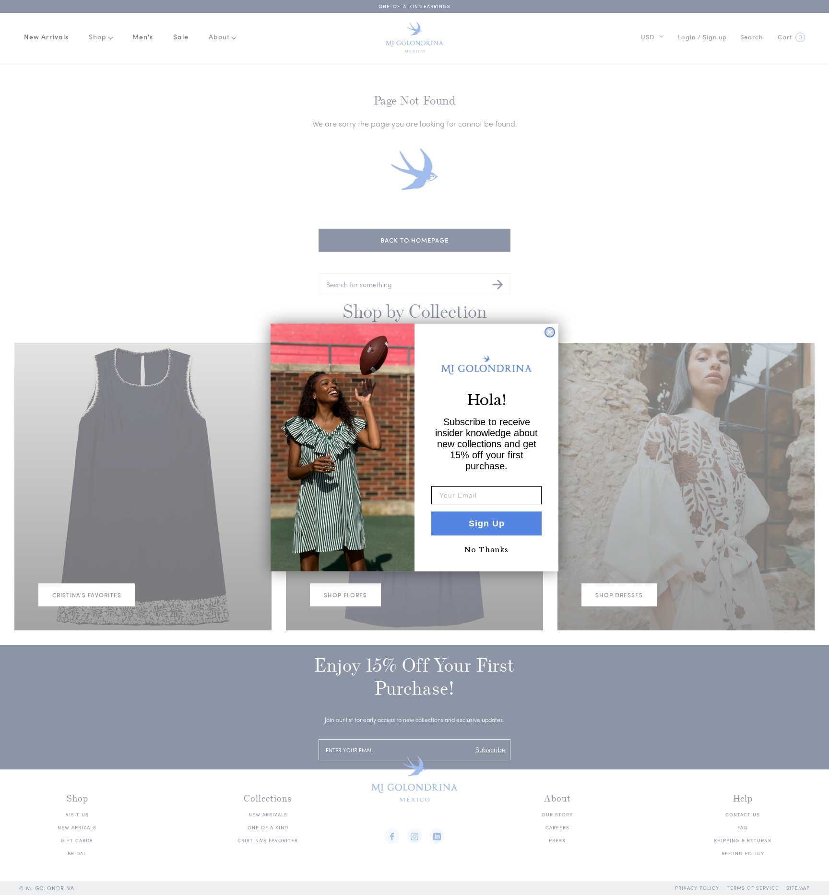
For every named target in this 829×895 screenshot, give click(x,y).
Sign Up (487, 523)
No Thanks (486, 550)
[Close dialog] (550, 332)
